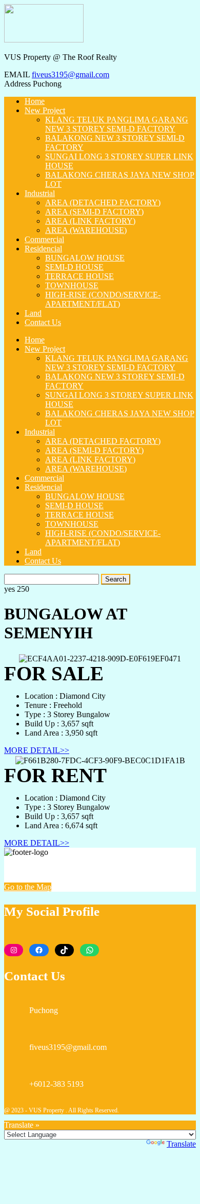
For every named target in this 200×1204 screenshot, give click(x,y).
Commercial (44, 239)
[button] (36, 750)
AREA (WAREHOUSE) (86, 230)
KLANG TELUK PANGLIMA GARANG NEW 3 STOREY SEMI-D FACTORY (116, 124)
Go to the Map (27, 887)
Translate (181, 1144)
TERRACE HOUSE (79, 276)
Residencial (43, 248)
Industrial (40, 193)
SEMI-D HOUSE (74, 267)
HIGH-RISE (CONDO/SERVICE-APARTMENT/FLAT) (103, 299)
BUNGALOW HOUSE (85, 257)
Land (33, 313)
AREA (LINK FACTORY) (90, 221)
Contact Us (43, 322)
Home (35, 101)
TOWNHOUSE (71, 285)
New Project (45, 110)
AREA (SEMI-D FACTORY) (94, 211)
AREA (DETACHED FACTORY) (103, 202)
